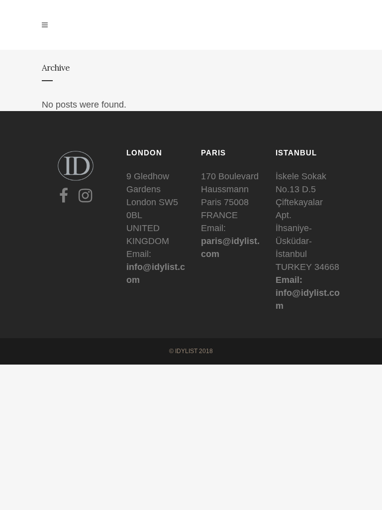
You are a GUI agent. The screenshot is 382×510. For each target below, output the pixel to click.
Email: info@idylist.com (308, 293)
